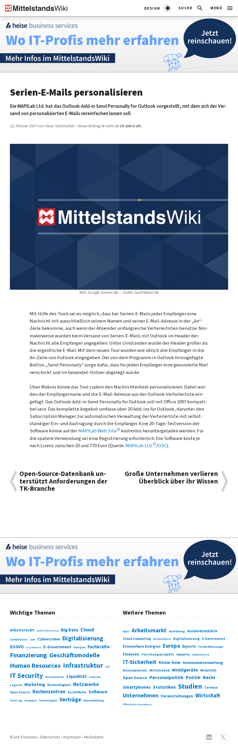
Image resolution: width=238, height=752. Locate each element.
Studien (190, 686)
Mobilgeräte (185, 670)
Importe (183, 654)
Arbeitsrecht (22, 630)
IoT (107, 667)
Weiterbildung (94, 701)
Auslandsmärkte (202, 631)
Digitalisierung (82, 638)
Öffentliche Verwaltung (137, 704)
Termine (211, 687)
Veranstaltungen (177, 696)
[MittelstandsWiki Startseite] (34, 8)
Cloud (87, 629)
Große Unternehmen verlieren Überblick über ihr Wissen (171, 478)
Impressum (72, 737)
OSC (162, 445)
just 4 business (25, 737)
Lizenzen (95, 677)
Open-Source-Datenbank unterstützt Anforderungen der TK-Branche (63, 481)
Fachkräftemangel (210, 647)
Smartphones (137, 687)
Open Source (20, 692)
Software (98, 692)
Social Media (77, 692)
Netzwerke (86, 684)
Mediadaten (94, 737)
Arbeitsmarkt (149, 630)
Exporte (189, 646)
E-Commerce (33, 647)
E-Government (57, 647)
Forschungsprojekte (158, 654)
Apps (126, 631)
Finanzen (131, 654)
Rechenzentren (49, 691)
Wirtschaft (207, 695)
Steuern (30, 700)
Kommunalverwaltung (203, 662)
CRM (32, 639)
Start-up (16, 701)
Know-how (170, 663)
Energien (79, 647)
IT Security (26, 676)
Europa (171, 646)
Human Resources (35, 665)
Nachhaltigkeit (59, 685)
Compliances (19, 640)
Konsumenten (54, 677)
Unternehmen (140, 696)
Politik (193, 677)
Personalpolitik (166, 677)
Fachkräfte (99, 647)
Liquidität (76, 677)
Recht (209, 677)
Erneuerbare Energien (142, 646)
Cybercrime (48, 639)
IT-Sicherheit (139, 662)
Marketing (34, 685)
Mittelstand (159, 670)
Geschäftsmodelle (74, 655)
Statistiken (164, 687)
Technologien (48, 701)
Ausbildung (177, 631)
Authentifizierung (48, 630)
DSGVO (17, 647)
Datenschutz (162, 639)
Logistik (16, 685)
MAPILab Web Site (97, 430)
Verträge (70, 700)
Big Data (69, 630)
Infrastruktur (83, 665)
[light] (157, 8)
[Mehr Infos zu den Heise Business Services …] (119, 44)
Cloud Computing (137, 638)
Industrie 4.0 (200, 655)
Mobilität (208, 670)
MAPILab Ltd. (139, 445)
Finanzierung (28, 655)
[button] (191, 8)
